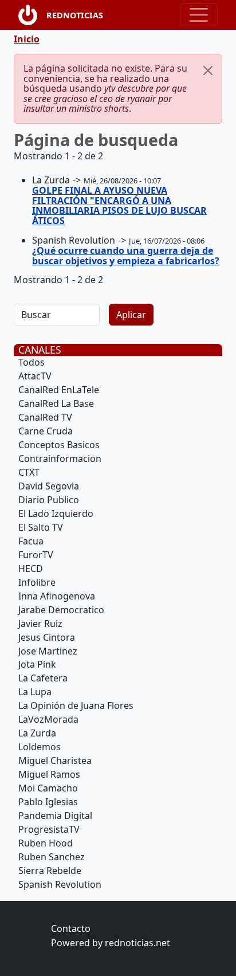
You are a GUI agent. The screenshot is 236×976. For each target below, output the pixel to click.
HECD (30, 568)
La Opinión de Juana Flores (75, 705)
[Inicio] (32, 15)
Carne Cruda (45, 431)
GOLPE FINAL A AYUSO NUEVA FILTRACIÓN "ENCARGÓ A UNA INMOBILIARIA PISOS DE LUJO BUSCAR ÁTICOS (119, 205)
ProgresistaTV (49, 829)
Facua (31, 541)
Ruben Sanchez (51, 856)
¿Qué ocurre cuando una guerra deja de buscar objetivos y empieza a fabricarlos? (125, 255)
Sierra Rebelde (49, 870)
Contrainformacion (59, 458)
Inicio (27, 39)
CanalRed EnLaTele (58, 389)
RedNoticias (74, 15)
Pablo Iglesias (48, 801)
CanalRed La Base (56, 403)
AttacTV (35, 376)
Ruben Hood (45, 843)
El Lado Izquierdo (55, 513)
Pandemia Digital (55, 815)
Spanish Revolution (59, 884)
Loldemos (39, 746)
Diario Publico (48, 499)
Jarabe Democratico (61, 609)
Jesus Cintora (46, 637)
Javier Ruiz (40, 623)
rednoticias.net (137, 942)
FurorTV (35, 554)
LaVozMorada (48, 719)
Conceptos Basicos (59, 444)
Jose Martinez (47, 651)
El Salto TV (40, 527)
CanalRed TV (45, 417)
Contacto (71, 928)
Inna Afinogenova (56, 596)
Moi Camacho (48, 788)
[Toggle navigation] (199, 14)
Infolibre (37, 582)
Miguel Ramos (49, 774)
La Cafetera (43, 678)
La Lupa (35, 691)
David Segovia (48, 486)
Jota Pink (37, 664)
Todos (31, 362)
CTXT (29, 472)
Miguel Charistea (55, 760)
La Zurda (37, 733)
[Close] (208, 70)
